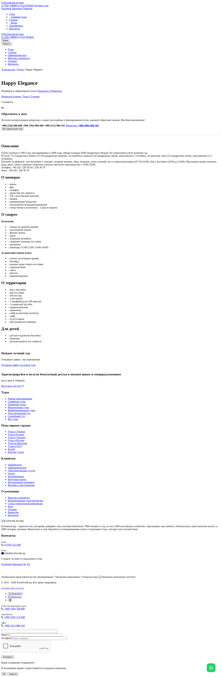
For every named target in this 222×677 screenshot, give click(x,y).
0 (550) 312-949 (12, 544)
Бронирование (16, 476)
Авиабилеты (16, 25)
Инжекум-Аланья (11, 96)
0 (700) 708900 (9, 5)
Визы (14, 22)
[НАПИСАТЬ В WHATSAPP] (211, 667)
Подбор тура (41, 5)
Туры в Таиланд (17, 437)
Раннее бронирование (20, 398)
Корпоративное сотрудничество (25, 500)
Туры (12, 14)
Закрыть (7, 44)
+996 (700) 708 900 (14, 608)
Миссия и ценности (19, 58)
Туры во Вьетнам (17, 443)
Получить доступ (11, 386)
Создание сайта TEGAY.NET (12, 588)
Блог (10, 506)
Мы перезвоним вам (12, 129)
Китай (11, 449)
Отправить (8, 657)
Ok (24, 564)
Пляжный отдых (17, 404)
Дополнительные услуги (21, 470)
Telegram (27, 8)
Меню (5, 40)
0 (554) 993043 (26, 5)
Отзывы (12, 61)
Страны (13, 20)
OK (4, 674)
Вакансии (13, 512)
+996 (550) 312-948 (14, 617)
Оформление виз (17, 55)
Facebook (6, 8)
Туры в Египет (16, 434)
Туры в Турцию (30, 96)
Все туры (13, 419)
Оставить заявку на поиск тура (18, 365)
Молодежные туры (18, 407)
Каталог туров (16, 452)
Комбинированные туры (21, 410)
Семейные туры (17, 401)
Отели (20, 69)
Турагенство (8, 69)
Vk (28, 564)
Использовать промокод (21, 482)
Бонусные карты (17, 479)
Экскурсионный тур (19, 413)
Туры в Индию (16, 440)
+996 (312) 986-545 (14, 625)
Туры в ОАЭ (15, 446)
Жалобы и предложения (21, 485)
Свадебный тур (16, 416)
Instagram (17, 8)
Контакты (14, 28)
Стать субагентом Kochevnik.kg (25, 503)
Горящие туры (19, 17)
